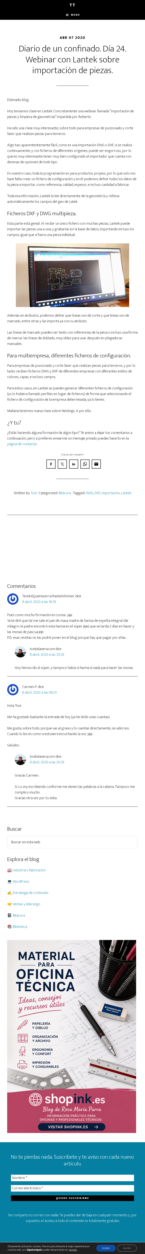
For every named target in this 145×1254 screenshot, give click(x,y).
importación (111, 493)
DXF (97, 493)
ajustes (73, 1250)
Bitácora (65, 493)
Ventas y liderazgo (26, 904)
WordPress (21, 881)
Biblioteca (20, 927)
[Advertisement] (72, 548)
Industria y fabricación (29, 870)
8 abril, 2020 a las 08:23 (39, 692)
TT (72, 5)
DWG (89, 493)
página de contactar (22, 444)
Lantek (126, 493)
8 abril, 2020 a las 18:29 (39, 602)
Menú (75, 15)
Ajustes (127, 1248)
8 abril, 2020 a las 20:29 (47, 762)
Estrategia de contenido (30, 893)
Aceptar (106, 1248)
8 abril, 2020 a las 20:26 (47, 654)
